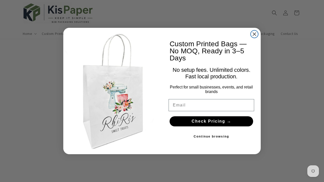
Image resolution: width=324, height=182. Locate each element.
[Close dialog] (254, 34)
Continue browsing (211, 136)
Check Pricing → (211, 121)
